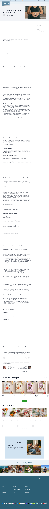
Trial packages (4, 498)
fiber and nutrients (12, 66)
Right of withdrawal (27, 490)
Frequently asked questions (17, 489)
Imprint (26, 484)
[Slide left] (44, 378)
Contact (26, 495)
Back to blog (25, 371)
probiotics (13, 150)
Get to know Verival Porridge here (8, 144)
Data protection (27, 493)
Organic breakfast (4, 484)
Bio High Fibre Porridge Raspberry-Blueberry (40, 395)
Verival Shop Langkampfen (17, 487)
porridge (17, 296)
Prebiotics (4, 177)
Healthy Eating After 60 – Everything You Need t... (39, 418)
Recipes (5, 363)
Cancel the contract (27, 492)
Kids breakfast (4, 492)
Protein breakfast (4, 490)
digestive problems (28, 87)
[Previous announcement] (2, 0)
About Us (14, 484)
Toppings (3, 495)
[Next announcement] (30, 0)
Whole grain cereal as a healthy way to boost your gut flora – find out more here (15, 249)
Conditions (26, 486)
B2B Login (45, 0)
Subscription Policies (28, 487)
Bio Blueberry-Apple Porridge (28, 394)
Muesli (3, 489)
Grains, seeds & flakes (5, 496)
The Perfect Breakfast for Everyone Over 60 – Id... (24, 418)
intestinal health (17, 39)
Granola (3, 487)
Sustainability (15, 486)
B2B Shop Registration (16, 496)
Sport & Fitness (9, 363)
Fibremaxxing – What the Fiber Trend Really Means (8, 418)
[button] (13, 2)
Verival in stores (15, 490)
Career (14, 493)
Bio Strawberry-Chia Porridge (6, 394)
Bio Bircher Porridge (16, 394)
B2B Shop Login (15, 498)
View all (24, 432)
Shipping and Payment (28, 489)
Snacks (3, 493)
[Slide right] (46, 378)
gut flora (8, 39)
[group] (4, 469)
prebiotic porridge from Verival (8, 303)
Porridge (3, 486)
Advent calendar (4, 499)
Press (14, 492)
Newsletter (14, 495)
